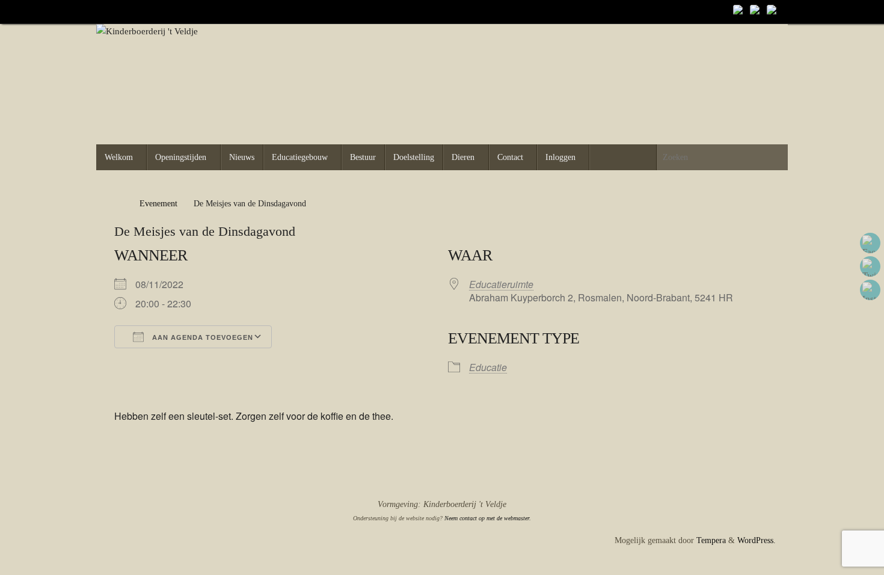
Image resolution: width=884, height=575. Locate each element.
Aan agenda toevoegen (201, 337)
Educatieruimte (501, 284)
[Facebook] (739, 11)
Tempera (711, 540)
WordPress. (756, 540)
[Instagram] (773, 11)
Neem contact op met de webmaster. (487, 518)
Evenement (158, 203)
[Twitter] (756, 11)
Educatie (488, 367)
